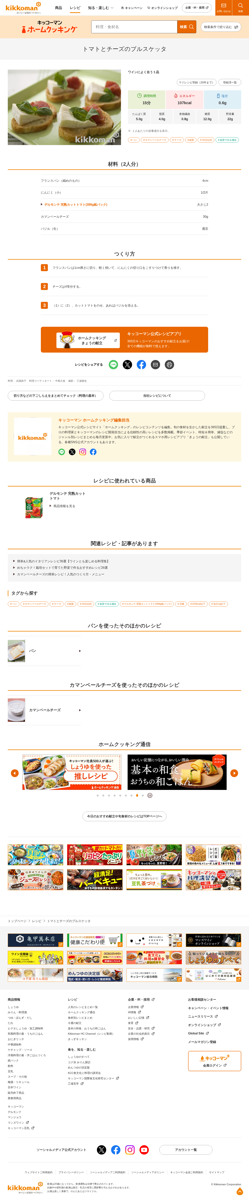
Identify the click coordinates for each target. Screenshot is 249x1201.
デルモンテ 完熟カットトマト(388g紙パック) (75, 204)
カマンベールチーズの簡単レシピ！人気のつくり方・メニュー (60, 574)
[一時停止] (149, 795)
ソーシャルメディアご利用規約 (107, 1172)
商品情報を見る (64, 506)
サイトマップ (216, 1172)
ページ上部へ (240, 1191)
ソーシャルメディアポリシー (147, 1172)
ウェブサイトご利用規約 (39, 1172)
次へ (234, 773)
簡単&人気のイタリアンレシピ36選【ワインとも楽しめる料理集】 (63, 561)
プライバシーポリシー (71, 1172)
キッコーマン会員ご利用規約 (186, 1172)
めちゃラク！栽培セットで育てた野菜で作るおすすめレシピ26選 (62, 567)
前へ (15, 773)
